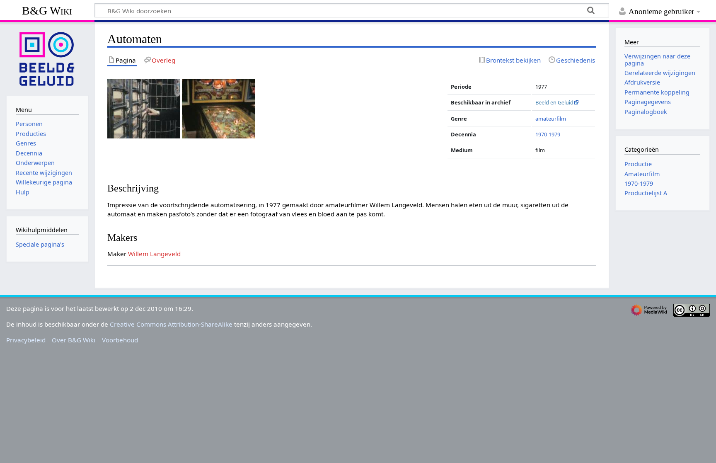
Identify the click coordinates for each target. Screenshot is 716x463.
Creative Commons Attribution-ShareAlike (171, 324)
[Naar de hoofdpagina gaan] (47, 58)
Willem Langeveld (154, 254)
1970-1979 (547, 134)
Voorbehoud (120, 340)
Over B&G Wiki (73, 340)
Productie (638, 164)
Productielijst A (645, 193)
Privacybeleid (26, 340)
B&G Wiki (47, 10)
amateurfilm (550, 118)
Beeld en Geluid (554, 102)
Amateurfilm (642, 174)
